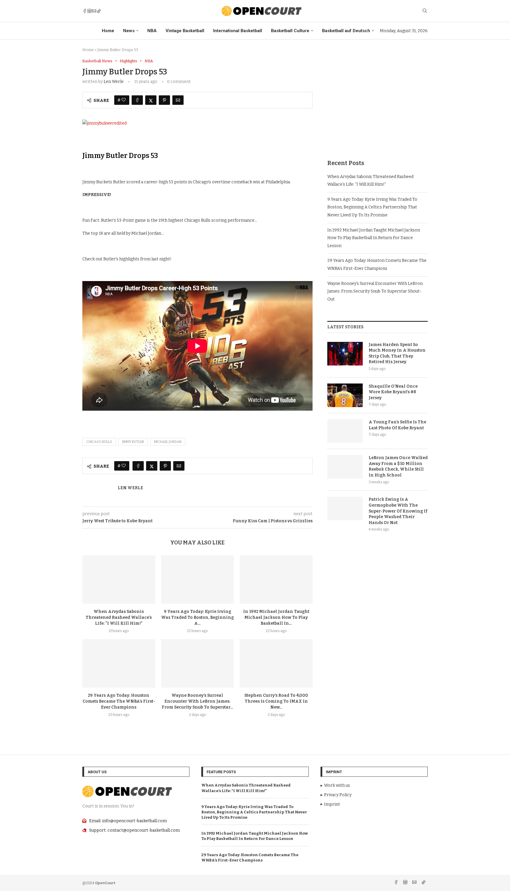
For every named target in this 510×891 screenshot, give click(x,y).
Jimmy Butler (133, 442)
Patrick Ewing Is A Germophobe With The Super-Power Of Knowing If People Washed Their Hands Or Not (398, 511)
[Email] (94, 11)
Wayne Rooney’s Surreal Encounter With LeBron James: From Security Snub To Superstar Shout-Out (375, 291)
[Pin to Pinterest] (164, 100)
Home (108, 30)
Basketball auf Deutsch (346, 30)
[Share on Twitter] (150, 100)
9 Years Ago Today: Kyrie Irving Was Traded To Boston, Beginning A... (197, 617)
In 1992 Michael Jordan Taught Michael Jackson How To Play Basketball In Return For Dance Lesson (373, 238)
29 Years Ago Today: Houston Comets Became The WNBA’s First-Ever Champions (119, 701)
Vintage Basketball (185, 30)
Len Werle (114, 81)
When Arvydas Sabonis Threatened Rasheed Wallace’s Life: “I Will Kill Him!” (119, 617)
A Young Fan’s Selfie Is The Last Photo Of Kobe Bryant (397, 425)
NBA (152, 30)
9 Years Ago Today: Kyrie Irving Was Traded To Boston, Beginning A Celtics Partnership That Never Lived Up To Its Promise (372, 207)
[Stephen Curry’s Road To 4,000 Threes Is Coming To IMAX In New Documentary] (276, 663)
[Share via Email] (178, 100)
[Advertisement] (377, 100)
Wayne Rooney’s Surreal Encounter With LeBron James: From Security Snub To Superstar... (197, 701)
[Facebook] (84, 11)
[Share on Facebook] (137, 100)
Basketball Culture (290, 30)
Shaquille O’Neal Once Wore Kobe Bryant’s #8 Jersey (393, 392)
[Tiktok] (99, 11)
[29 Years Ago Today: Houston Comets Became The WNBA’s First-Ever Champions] (118, 663)
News (129, 30)
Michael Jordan (168, 442)
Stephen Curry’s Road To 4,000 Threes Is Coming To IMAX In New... (276, 701)
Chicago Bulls (99, 442)
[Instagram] (89, 11)
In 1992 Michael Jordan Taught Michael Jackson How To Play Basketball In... (276, 617)
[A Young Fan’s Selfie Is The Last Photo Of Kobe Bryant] (345, 431)
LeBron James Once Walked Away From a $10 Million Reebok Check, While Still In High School (398, 466)
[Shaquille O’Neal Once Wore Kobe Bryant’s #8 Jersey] (345, 395)
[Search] (425, 11)
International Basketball (237, 30)
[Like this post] (124, 100)
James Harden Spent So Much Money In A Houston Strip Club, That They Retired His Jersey (397, 353)
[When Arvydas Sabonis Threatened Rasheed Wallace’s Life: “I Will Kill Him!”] (118, 579)
